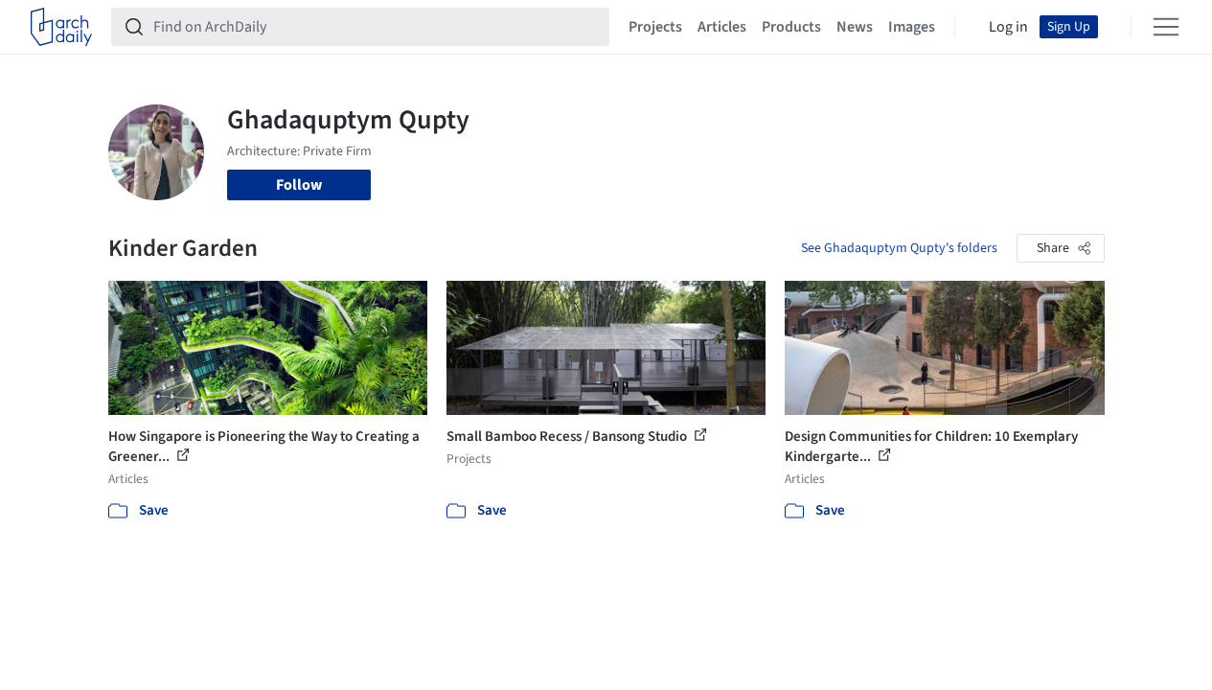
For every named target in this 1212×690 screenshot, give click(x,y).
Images (911, 26)
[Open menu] (1166, 27)
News (854, 26)
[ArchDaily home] (61, 27)
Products (791, 26)
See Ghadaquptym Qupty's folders (899, 248)
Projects (655, 26)
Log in (1008, 26)
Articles (721, 26)
